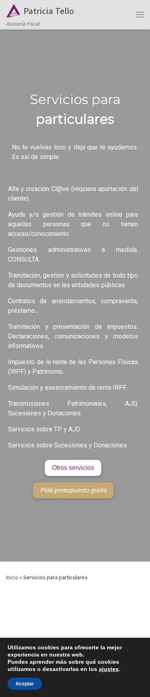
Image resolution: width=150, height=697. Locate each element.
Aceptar (25, 684)
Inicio (12, 577)
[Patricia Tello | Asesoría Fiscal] (13, 9)
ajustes (109, 669)
